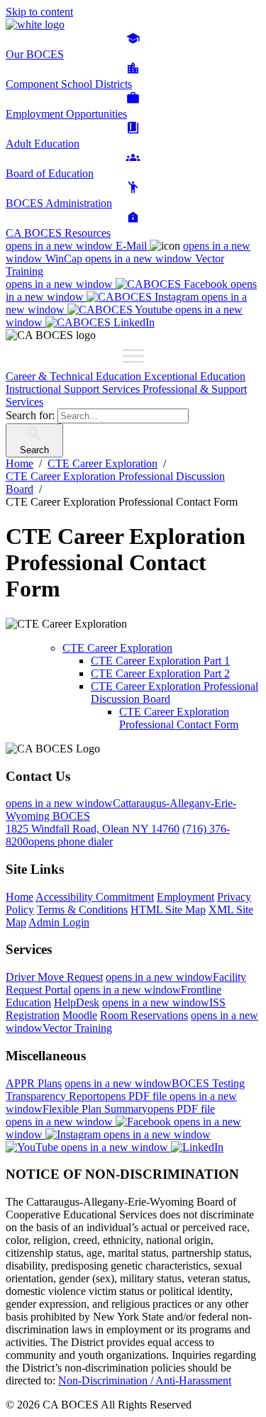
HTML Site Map (168, 910)
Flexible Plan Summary (121, 1102)
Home (19, 897)
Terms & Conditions (82, 910)
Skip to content (39, 12)
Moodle (79, 1015)
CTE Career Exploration (117, 648)
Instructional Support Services (74, 389)
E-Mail (78, 246)
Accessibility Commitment (94, 897)
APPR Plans (34, 1083)
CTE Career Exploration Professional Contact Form (178, 718)
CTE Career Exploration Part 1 (160, 661)
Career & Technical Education (75, 376)
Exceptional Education (194, 376)
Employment (185, 897)
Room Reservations (144, 1015)
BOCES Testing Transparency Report (125, 1089)
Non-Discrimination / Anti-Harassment (144, 1380)
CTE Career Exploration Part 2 (160, 673)
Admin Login (58, 922)
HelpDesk (76, 1002)
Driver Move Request (54, 977)
